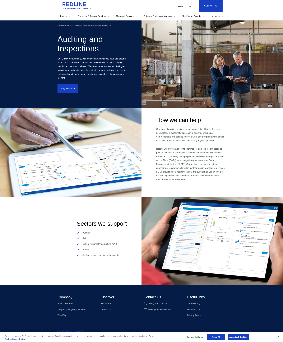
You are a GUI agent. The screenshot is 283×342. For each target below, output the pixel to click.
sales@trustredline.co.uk (159, 309)
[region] (141, 337)
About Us (216, 16)
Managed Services (125, 16)
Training (64, 16)
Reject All (216, 337)
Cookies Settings (195, 337)
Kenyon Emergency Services (71, 309)
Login (180, 6)
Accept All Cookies (238, 337)
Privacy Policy (194, 315)
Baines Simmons (65, 303)
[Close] (278, 336)
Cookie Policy (193, 303)
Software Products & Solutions (158, 16)
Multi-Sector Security (192, 16)
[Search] (190, 6)
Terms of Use (193, 309)
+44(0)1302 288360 (158, 303)
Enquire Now (68, 88)
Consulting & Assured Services (92, 16)
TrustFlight (62, 315)
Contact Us (210, 6)
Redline (60, 25)
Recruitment (106, 303)
